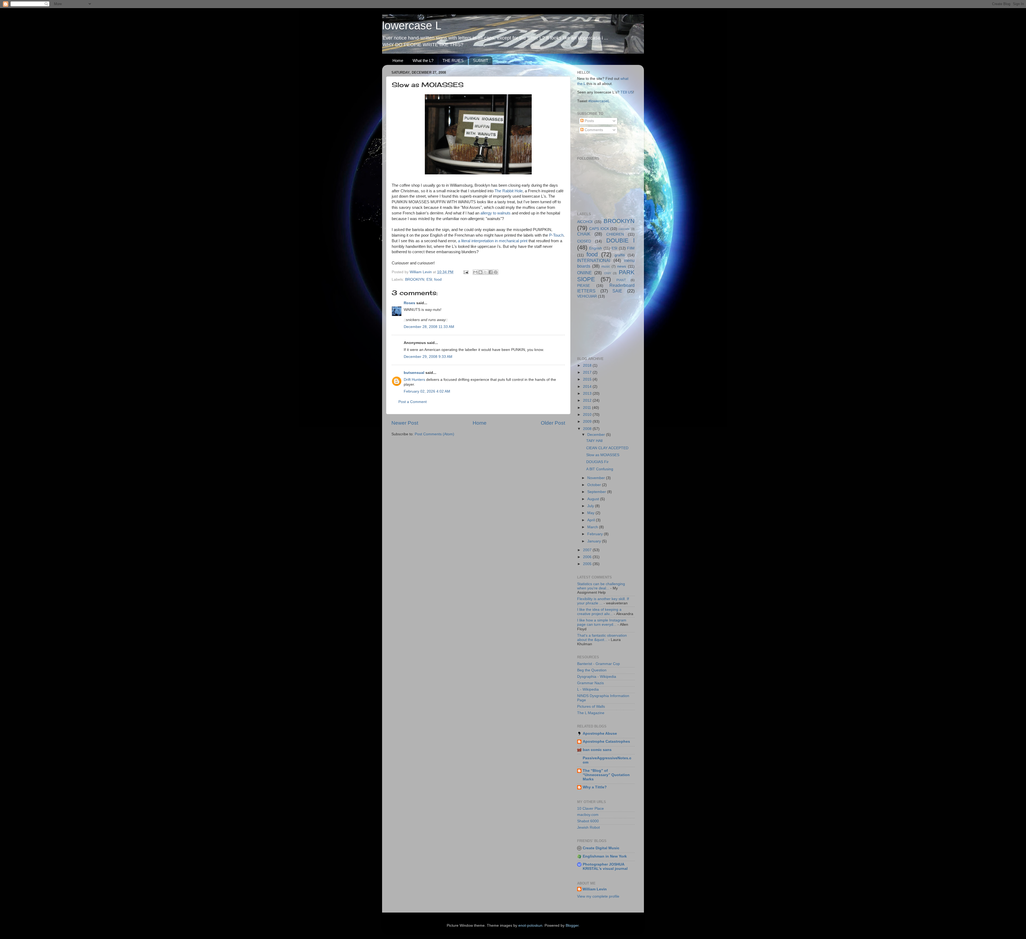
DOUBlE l (620, 240)
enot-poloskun (530, 926)
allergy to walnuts (495, 213)
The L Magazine (590, 713)
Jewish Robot (588, 827)
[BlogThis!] (480, 272)
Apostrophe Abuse (600, 733)
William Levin (594, 889)
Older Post (553, 423)
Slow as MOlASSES (602, 455)
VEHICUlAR (587, 296)
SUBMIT (480, 60)
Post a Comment (412, 402)
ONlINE (584, 272)
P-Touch (556, 235)
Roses (409, 303)
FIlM (631, 248)
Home (397, 60)
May (591, 513)
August (593, 499)
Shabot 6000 (588, 821)
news (621, 266)
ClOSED (584, 241)
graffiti (620, 255)
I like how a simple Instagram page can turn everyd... (601, 622)
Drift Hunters (414, 380)
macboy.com (587, 815)
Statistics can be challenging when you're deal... (601, 586)
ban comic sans (597, 750)
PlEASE (583, 286)
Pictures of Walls (591, 707)
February (595, 534)
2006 (588, 557)
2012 (588, 400)
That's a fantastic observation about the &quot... (602, 637)
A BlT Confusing (599, 469)
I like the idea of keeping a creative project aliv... (599, 612)
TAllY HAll (594, 441)
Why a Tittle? (595, 787)
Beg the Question (592, 670)
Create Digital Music (601, 848)
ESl (429, 279)
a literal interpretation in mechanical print (492, 241)
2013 (588, 394)
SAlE (617, 290)
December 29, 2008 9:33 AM (428, 357)
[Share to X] (485, 272)
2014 (588, 387)
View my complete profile (598, 896)
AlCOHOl (584, 222)
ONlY (607, 273)
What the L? (423, 60)
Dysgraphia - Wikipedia (596, 677)
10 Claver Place (590, 809)
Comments (593, 130)
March (593, 527)
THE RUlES (453, 60)
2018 (588, 365)
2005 (588, 564)
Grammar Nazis (590, 683)
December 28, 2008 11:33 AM (429, 327)
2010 (588, 415)
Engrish (595, 248)
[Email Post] (465, 272)
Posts (589, 121)
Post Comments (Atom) (434, 434)
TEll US (626, 92)
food (438, 279)
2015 (588, 379)
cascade (624, 228)
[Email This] (475, 272)
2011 (587, 408)
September (597, 492)
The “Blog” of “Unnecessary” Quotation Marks (606, 775)
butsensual (414, 373)
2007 (588, 550)
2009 (588, 422)
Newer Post (404, 423)
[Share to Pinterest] (495, 272)
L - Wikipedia (588, 689)
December (596, 435)
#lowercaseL (599, 101)
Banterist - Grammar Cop (598, 664)
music (605, 266)
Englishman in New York (605, 856)
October (594, 485)
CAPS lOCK (599, 229)
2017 (588, 372)
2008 (588, 429)
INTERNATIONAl (593, 260)
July (591, 506)
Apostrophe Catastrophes (606, 742)
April (591, 520)
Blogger (572, 926)
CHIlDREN (615, 234)
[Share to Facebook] (490, 272)
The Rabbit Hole (509, 191)
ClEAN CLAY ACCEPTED (607, 448)
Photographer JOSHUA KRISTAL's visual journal (605, 866)
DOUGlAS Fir (597, 462)
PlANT (621, 280)
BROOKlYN (414, 279)
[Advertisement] (601, 327)
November (596, 478)
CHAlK (583, 234)
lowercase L (411, 25)
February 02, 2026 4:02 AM (427, 391)
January (594, 541)
